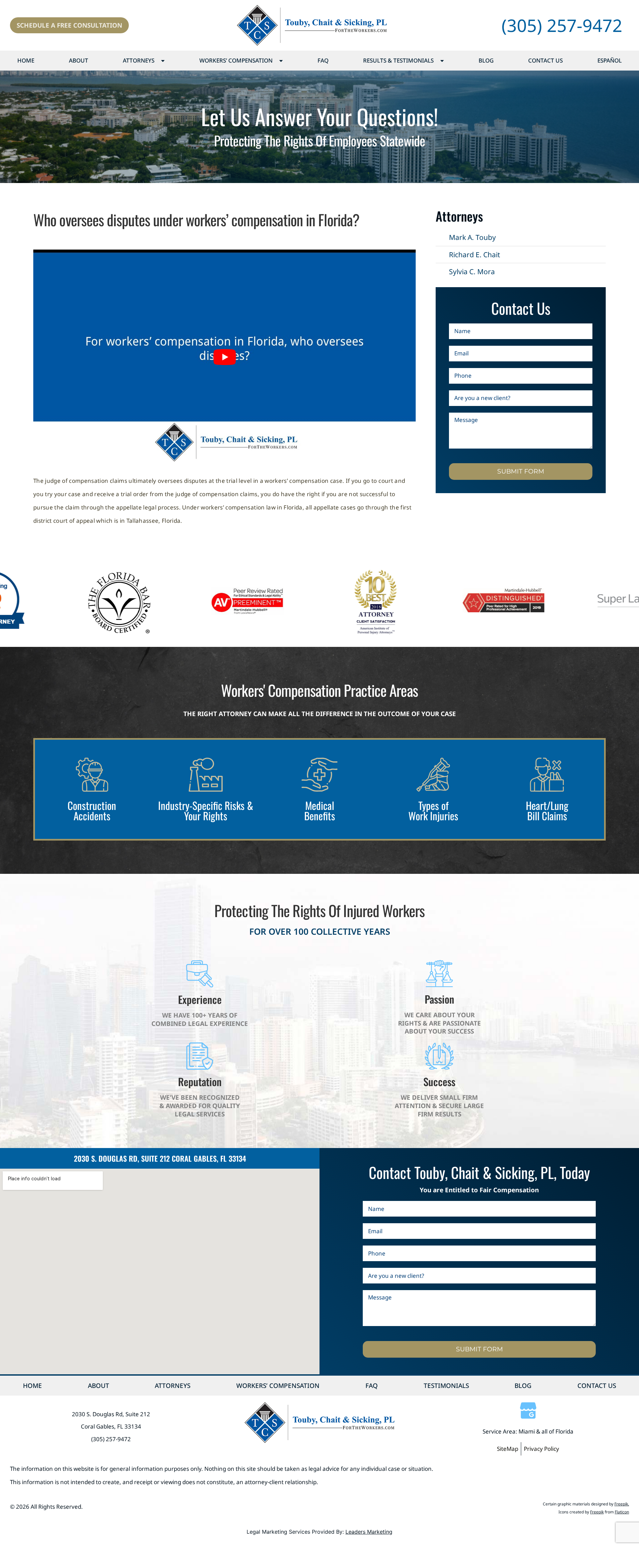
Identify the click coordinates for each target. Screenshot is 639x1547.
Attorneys (138, 60)
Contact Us (545, 60)
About (78, 60)
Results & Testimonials (398, 60)
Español (609, 60)
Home (25, 60)
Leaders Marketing (368, 1531)
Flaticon (622, 1512)
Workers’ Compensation (236, 60)
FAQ (323, 60)
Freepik (621, 1504)
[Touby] (312, 25)
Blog (486, 60)
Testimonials (446, 1385)
